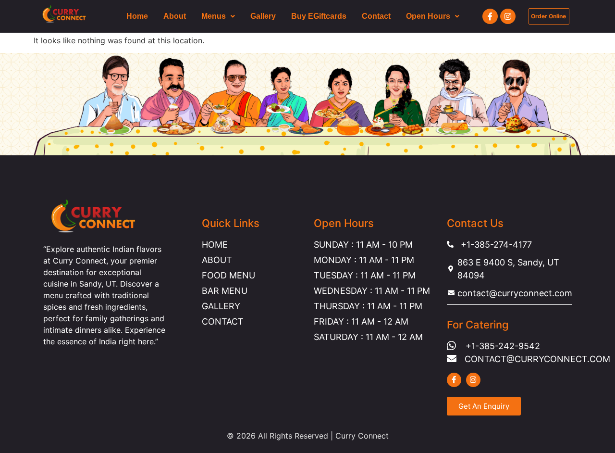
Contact (376, 16)
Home (137, 16)
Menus (213, 16)
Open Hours (428, 16)
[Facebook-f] (490, 16)
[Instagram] (508, 16)
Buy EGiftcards (318, 16)
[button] (218, 16)
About (174, 16)
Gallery (263, 16)
